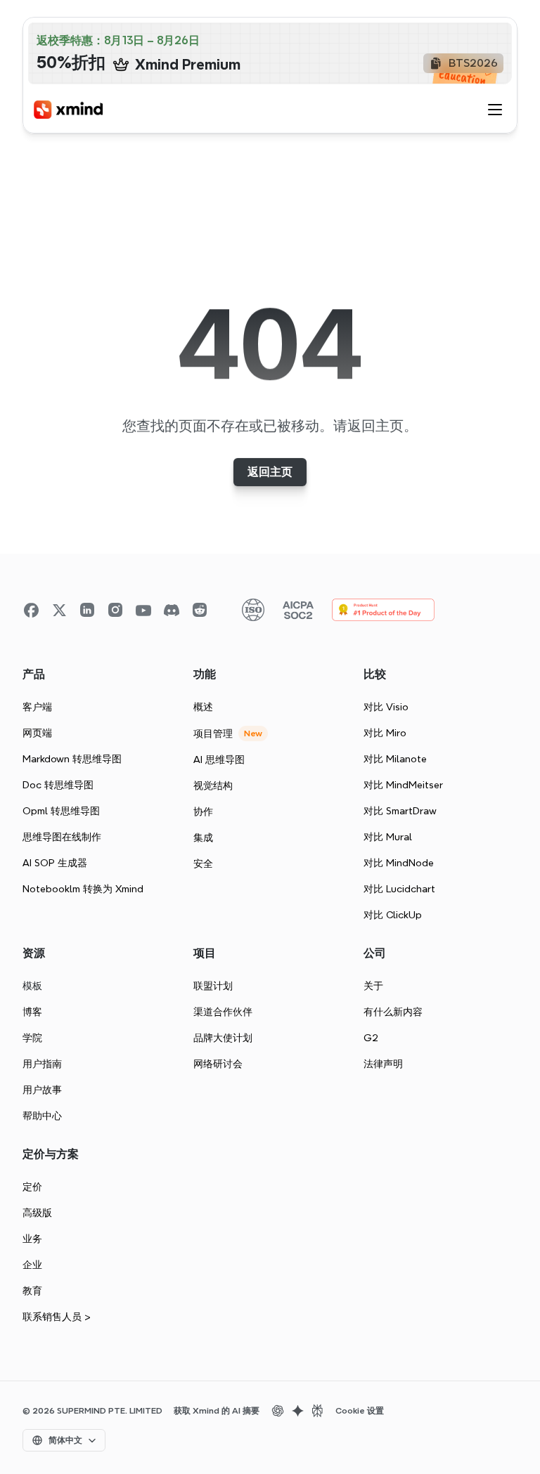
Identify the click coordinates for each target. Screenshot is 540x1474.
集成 (203, 837)
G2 (371, 1038)
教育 (32, 1291)
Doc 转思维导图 (58, 785)
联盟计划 (213, 986)
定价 (32, 1187)
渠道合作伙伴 (222, 1012)
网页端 (37, 733)
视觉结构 (213, 785)
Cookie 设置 (359, 1411)
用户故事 (42, 1090)
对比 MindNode (399, 863)
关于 (373, 986)
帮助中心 (42, 1116)
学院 (32, 1038)
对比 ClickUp (393, 915)
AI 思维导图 (219, 759)
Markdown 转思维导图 (72, 759)
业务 (32, 1239)
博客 (32, 1012)
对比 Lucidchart (399, 889)
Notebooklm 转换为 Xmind (82, 889)
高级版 (37, 1213)
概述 (203, 707)
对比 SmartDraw (400, 811)
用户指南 (42, 1064)
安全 (203, 863)
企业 (32, 1265)
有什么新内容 (393, 1012)
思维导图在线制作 (61, 837)
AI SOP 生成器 (54, 863)
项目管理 (213, 733)
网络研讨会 (218, 1064)
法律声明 (383, 1064)
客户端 (37, 707)
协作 (203, 811)
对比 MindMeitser (403, 785)
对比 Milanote (395, 759)
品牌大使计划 (222, 1038)
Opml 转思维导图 (61, 811)
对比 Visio (386, 707)
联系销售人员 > (56, 1317)
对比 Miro (385, 733)
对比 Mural (388, 837)
